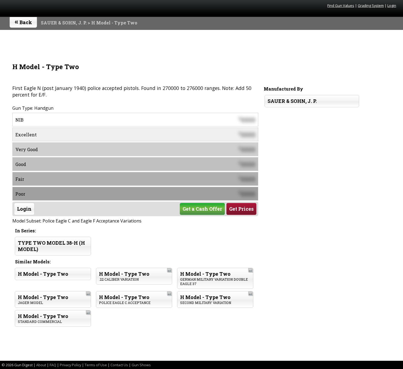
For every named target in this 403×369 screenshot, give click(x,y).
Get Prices (241, 209)
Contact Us (119, 364)
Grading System (371, 5)
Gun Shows (141, 364)
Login (391, 5)
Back (23, 21)
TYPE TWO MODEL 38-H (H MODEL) (51, 246)
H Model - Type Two (43, 274)
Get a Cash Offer (202, 209)
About (41, 364)
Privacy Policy (70, 364)
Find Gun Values (340, 5)
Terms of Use (96, 364)
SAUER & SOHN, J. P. (64, 23)
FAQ (53, 364)
